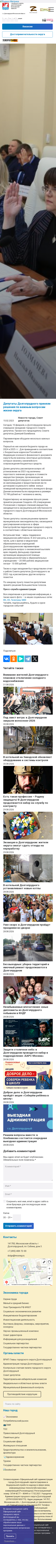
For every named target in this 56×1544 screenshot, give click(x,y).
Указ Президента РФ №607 (17, 1307)
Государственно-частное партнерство (22, 1347)
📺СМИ (7, 1425)
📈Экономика (10, 1416)
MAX (24, 600)
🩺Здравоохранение (13, 1457)
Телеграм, (16, 600)
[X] (35, 659)
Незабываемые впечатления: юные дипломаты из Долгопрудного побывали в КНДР (25, 1010)
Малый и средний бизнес (16, 1303)
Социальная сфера (12, 1441)
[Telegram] (12, 20)
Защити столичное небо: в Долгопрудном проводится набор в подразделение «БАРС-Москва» (25, 1052)
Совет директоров (12, 1335)
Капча (6, 1213)
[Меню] (51, 9)
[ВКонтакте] (6, 659)
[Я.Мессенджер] (20, 659)
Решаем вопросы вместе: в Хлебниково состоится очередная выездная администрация (25, 1138)
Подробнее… (10, 1541)
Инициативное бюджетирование (20, 1315)
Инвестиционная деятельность (19, 1319)
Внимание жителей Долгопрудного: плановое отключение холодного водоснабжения (26, 678)
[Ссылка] (5, 6)
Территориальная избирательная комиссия (25, 1379)
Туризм (7, 1461)
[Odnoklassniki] (8, 20)
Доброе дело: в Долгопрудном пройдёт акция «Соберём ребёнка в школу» (26, 1095)
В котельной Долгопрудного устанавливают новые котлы (22, 887)
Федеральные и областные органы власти (25, 1383)
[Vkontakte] (4, 20)
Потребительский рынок (15, 1421)
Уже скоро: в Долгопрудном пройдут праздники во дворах (26, 926)
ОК (8, 600)
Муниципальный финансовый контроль (23, 1387)
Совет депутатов (11, 1375)
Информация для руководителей (20, 1339)
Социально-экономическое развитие (22, 1311)
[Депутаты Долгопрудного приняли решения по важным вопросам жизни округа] (28, 628)
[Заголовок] (16, 20)
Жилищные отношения (15, 1445)
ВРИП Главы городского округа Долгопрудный (27, 1359)
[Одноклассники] (13, 659)
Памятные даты (11, 1437)
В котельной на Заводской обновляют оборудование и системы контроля (27, 758)
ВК (4, 600)
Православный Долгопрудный (19, 1433)
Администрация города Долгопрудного (23, 1363)
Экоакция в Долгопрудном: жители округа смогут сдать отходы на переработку (25, 845)
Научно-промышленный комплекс (21, 1331)
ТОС (5, 1429)
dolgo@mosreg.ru (16, 1255)
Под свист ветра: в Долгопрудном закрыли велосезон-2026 (25, 719)
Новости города (26, 418)
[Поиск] (50, 1404)
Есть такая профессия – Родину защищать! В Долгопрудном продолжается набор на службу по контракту (25, 801)
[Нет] (52, 1532)
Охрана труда (10, 1299)
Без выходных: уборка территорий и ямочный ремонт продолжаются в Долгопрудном (26, 967)
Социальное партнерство (16, 1343)
